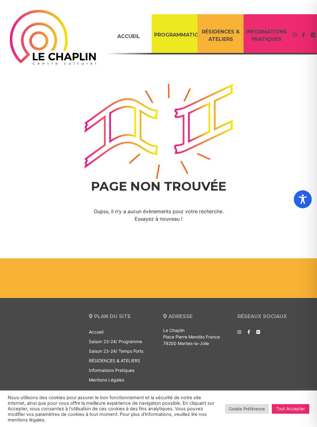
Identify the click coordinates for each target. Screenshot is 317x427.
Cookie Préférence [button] (247, 408)
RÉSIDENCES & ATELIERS (221, 35)
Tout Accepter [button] (290, 408)
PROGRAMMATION (176, 35)
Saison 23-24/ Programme (115, 341)
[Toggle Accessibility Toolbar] (302, 199)
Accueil (128, 36)
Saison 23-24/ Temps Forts (116, 351)
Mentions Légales (106, 379)
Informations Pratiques (266, 35)
